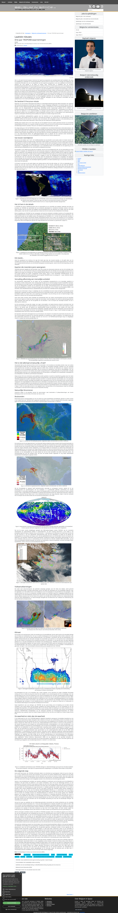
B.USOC (79, 158)
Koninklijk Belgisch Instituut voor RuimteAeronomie (44, 856)
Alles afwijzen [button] (11, 906)
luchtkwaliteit (29, 856)
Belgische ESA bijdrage (24, 2)
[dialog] (11, 892)
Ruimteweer (49, 902)
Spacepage (80, 170)
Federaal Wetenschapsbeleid (84, 167)
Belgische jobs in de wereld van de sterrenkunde (87, 19)
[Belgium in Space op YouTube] (98, 7)
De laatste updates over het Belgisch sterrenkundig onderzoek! (89, 108)
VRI (78, 171)
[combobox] (95, 10)
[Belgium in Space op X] (90, 7)
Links (41, 2)
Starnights (49, 905)
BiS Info (46, 2)
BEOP (79, 159)
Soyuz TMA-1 (79, 32)
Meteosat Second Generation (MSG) (24, 867)
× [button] (20, 874)
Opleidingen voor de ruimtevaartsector (85, 21)
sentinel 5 (17, 856)
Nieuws (3, 2)
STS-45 (77, 30)
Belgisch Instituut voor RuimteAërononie (41, 854)
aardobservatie (27, 854)
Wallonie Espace (81, 172)
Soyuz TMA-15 (79, 35)
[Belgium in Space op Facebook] (94, 7)
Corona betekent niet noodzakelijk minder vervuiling (28, 862)
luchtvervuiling (59, 856)
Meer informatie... (78, 909)
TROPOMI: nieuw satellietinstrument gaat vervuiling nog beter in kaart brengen (34, 860)
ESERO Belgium (81, 165)
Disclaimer (82, 912)
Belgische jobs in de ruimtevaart (83, 16)
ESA (78, 164)
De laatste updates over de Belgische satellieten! (89, 145)
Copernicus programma (62, 854)
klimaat (52, 854)
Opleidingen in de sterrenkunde (83, 23)
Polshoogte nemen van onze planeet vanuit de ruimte (28, 869)
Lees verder (10, 884)
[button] (11, 886)
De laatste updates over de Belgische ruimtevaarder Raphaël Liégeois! (89, 70)
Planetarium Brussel (82, 168)
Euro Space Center (82, 162)
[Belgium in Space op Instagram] (102, 7)
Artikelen (10, 2)
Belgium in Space (51, 904)
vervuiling (23, 856)
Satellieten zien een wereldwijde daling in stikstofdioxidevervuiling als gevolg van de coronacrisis (38, 864)
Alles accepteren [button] (11, 903)
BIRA (79, 161)
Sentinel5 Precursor (67, 856)
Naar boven (69, 894)
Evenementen (35, 2)
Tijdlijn (15, 2)
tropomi (70, 854)
